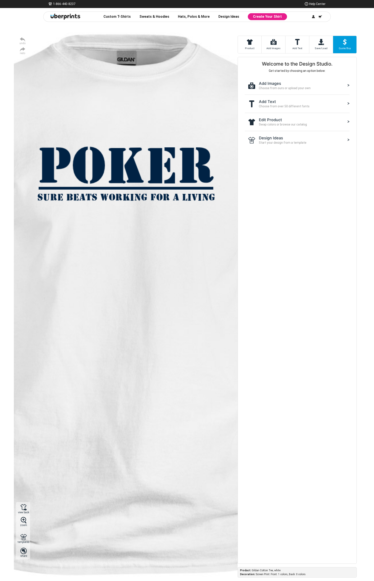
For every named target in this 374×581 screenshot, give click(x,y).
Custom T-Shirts (117, 16)
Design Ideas (228, 16)
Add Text (297, 48)
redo (22, 53)
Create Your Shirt (267, 16)
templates (23, 542)
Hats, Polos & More (194, 16)
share (23, 555)
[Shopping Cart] (320, 16)
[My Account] (313, 16)
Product (249, 48)
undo (22, 43)
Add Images (273, 48)
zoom (23, 525)
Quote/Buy (345, 48)
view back (23, 512)
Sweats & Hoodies (154, 16)
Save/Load (321, 48)
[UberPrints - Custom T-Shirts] (65, 17)
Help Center (317, 4)
